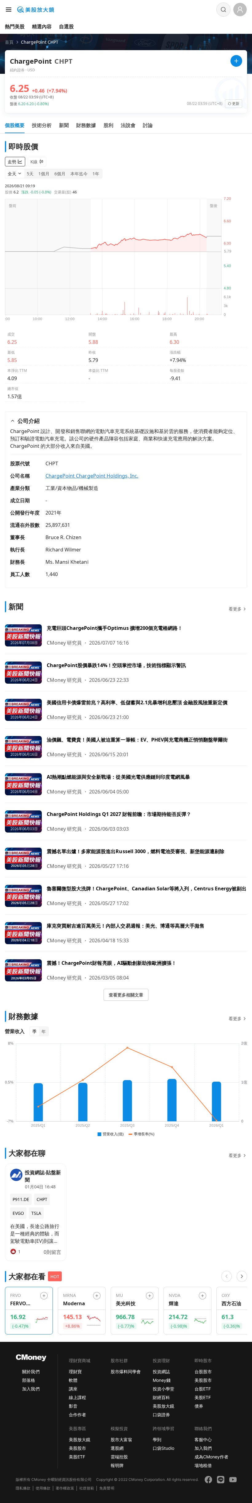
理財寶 (75, 1371)
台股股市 (203, 1371)
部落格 (28, 1380)
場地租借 (203, 1465)
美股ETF (203, 1397)
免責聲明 (106, 1488)
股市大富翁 (121, 1439)
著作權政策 (65, 1488)
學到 (157, 1439)
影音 (73, 1406)
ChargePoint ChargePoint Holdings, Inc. (91, 475)
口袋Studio (163, 1448)
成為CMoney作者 (211, 1456)
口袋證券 (161, 1414)
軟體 (73, 1380)
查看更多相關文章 (126, 995)
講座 (73, 1388)
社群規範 (86, 1488)
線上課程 (77, 1397)
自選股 (66, 26)
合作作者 (77, 1414)
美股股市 (203, 1380)
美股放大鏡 (163, 1406)
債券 (199, 1406)
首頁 (9, 42)
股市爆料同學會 (126, 1371)
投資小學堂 (163, 1388)
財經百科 (161, 1397)
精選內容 (42, 26)
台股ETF (203, 1388)
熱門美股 (15, 26)
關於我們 (30, 1371)
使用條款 (43, 1488)
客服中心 (203, 1439)
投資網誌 (161, 1371)
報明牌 (117, 1465)
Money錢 (162, 1380)
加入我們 (30, 1388)
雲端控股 (119, 1456)
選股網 (117, 1448)
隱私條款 (23, 1488)
